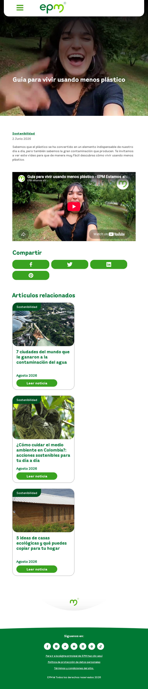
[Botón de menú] (19, 8)
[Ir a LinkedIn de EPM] (82, 646)
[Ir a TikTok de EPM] (100, 646)
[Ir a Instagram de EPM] (56, 646)
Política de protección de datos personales (74, 662)
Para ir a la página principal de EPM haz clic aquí (74, 655)
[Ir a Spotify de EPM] (91, 646)
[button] (30, 264)
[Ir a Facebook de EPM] (47, 646)
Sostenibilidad (23, 133)
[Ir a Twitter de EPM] (65, 646)
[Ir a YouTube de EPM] (74, 646)
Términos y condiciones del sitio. (74, 668)
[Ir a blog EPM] (53, 8)
